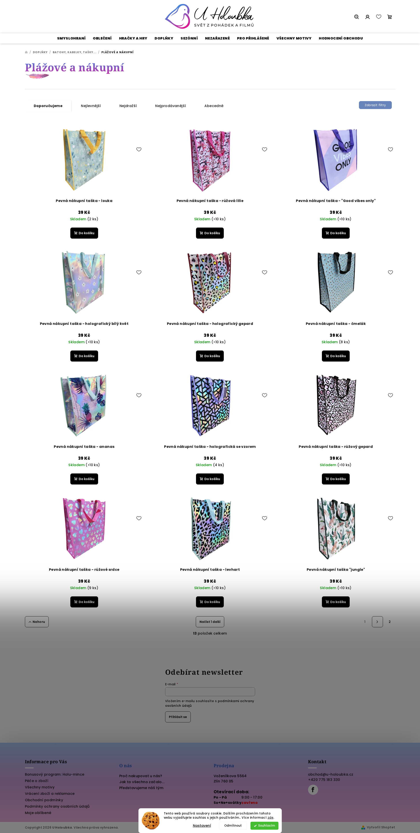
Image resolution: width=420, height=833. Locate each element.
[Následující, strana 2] (377, 621)
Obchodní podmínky (44, 800)
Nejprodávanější (170, 105)
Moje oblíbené (38, 812)
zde (271, 818)
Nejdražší (128, 105)
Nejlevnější (91, 105)
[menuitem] (71, 38)
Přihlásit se (178, 717)
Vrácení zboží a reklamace (50, 793)
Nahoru (39, 622)
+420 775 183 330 (324, 779)
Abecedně (213, 105)
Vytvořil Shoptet (381, 827)
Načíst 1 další (210, 622)
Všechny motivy (40, 787)
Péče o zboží (37, 780)
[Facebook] (313, 790)
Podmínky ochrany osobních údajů (57, 806)
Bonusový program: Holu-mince (54, 774)
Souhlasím (266, 826)
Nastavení (202, 825)
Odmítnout (233, 826)
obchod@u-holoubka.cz (330, 774)
